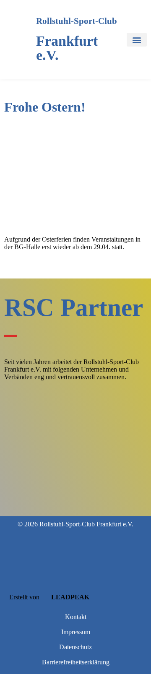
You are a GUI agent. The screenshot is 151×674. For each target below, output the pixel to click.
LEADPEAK (69, 597)
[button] (137, 40)
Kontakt (75, 616)
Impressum (75, 631)
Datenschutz (75, 647)
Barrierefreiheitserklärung (75, 662)
